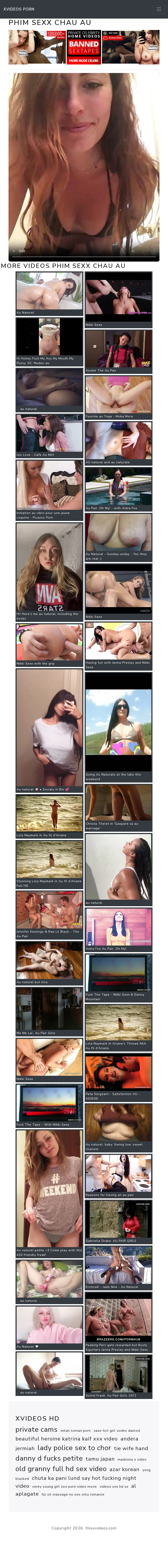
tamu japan (100, 1458)
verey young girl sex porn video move (64, 1486)
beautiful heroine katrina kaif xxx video (67, 1438)
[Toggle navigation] (158, 9)
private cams (37, 1429)
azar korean (125, 1469)
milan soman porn (76, 1430)
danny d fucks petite (49, 1458)
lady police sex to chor (74, 1448)
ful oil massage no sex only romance (73, 1494)
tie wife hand (131, 1448)
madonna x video (132, 1459)
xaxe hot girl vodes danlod (117, 1430)
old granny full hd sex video (61, 1468)
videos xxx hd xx (114, 1486)
